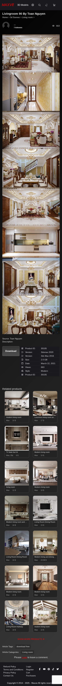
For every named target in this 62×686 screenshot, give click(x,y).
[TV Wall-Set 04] (17, 450)
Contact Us (8, 675)
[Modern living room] (45, 450)
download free (23, 646)
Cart (28, 672)
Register (30, 669)
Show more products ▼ (31, 639)
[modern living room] (17, 415)
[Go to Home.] (8, 5)
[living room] (17, 485)
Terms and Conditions (13, 669)
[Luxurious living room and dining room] (45, 415)
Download (10, 351)
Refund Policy (9, 666)
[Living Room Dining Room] (45, 519)
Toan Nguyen (16, 338)
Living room (27, 652)
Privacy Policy (9, 672)
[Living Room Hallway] (17, 624)
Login (24, 657)
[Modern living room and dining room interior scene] (17, 519)
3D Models (22, 5)
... (15, 24)
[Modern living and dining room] (45, 554)
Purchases (31, 675)
